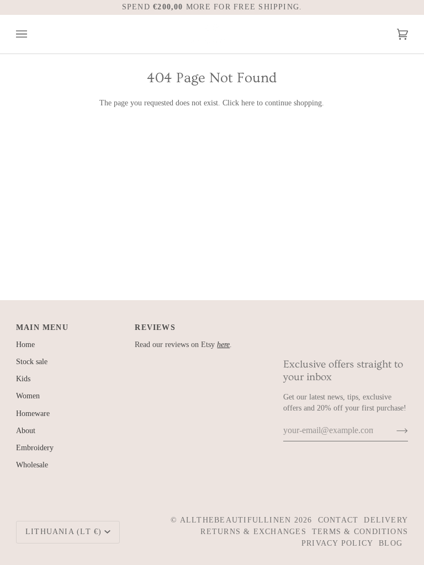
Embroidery (35, 448)
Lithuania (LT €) (63, 531)
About (25, 431)
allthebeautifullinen (236, 520)
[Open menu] (32, 34)
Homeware (33, 413)
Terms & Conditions (360, 531)
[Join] (393, 430)
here (248, 103)
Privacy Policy (337, 543)
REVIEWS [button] (155, 327)
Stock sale (31, 362)
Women (28, 396)
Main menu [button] (42, 327)
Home (25, 344)
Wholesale (32, 465)
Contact (338, 520)
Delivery (386, 520)
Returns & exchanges (253, 531)
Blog (390, 543)
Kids (23, 379)
